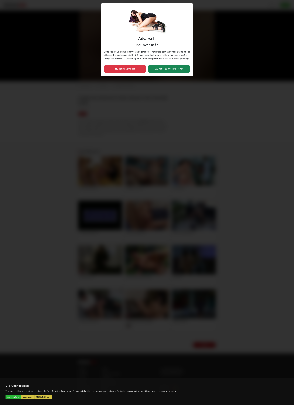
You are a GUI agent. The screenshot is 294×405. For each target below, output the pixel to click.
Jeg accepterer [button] (13, 397)
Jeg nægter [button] (27, 397)
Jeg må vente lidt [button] (125, 69)
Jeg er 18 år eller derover (169, 69)
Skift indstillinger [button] (43, 397)
